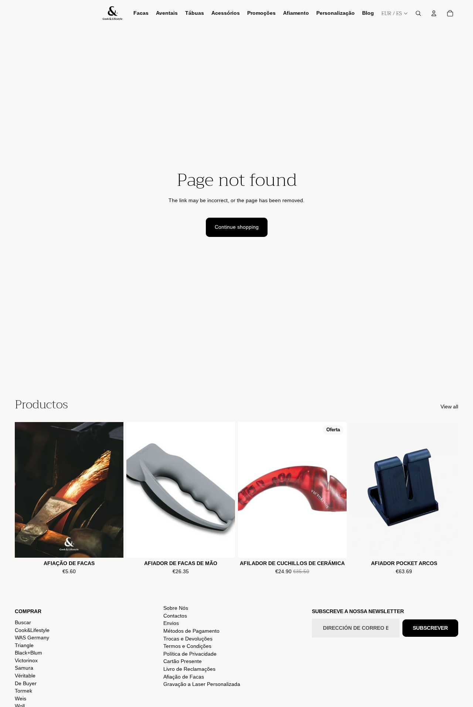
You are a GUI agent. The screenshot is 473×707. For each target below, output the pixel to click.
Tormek (23, 691)
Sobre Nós (175, 608)
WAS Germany (32, 637)
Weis (20, 698)
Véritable (25, 676)
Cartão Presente (182, 661)
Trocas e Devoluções (187, 639)
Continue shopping (237, 227)
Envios (171, 623)
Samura (24, 668)
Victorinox (26, 660)
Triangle (24, 645)
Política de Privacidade (190, 654)
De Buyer (26, 683)
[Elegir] (112, 546)
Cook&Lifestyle (32, 630)
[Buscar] (418, 13)
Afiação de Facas (183, 677)
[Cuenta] (434, 13)
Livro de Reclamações (189, 669)
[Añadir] (223, 546)
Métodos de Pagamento (191, 631)
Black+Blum (28, 653)
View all (449, 406)
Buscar (23, 622)
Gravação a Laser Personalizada (201, 684)
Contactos (175, 616)
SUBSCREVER (430, 628)
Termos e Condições (187, 646)
